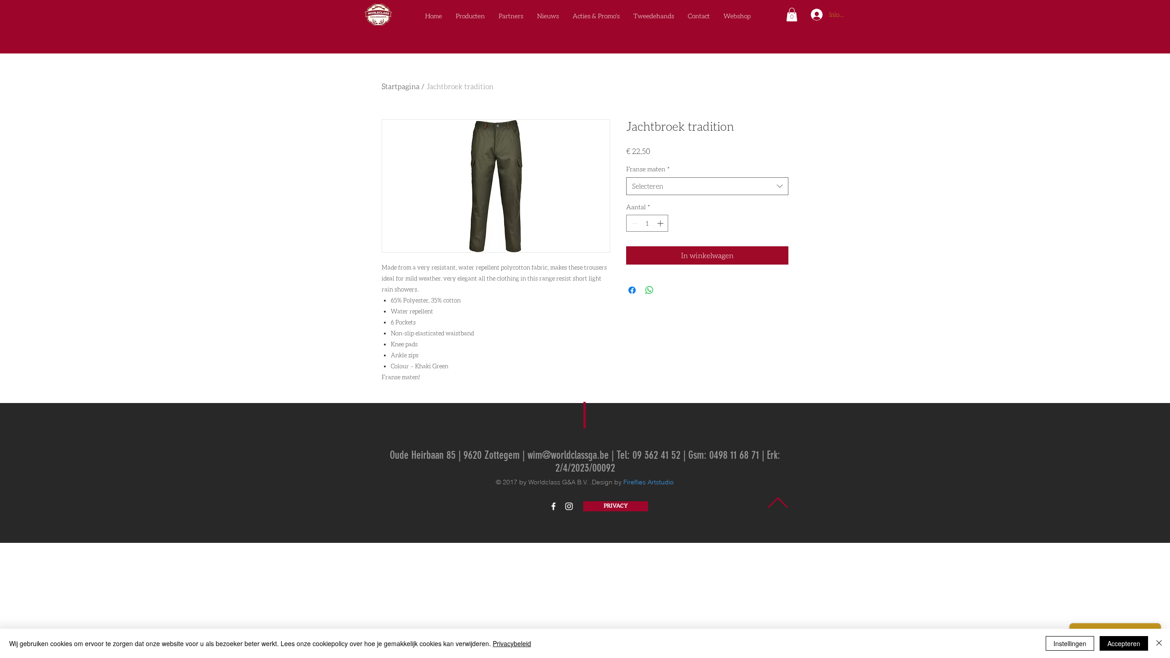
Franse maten (648, 169)
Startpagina (401, 86)
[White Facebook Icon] (553, 506)
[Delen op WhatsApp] (649, 290)
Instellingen (1069, 643)
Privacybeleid (512, 643)
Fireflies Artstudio (648, 482)
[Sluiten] (1159, 643)
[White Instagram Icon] (569, 506)
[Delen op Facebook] (632, 290)
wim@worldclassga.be (568, 455)
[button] (792, 14)
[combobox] (707, 186)
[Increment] (661, 223)
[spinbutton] (647, 223)
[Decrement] (633, 223)
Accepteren (1123, 643)
